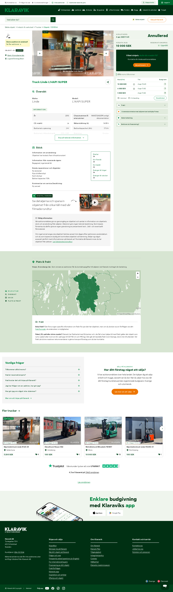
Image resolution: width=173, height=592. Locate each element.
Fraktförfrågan (54, 568)
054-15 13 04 (19, 552)
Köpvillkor (53, 546)
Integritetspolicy (97, 555)
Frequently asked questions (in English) (64, 559)
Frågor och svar (55, 555)
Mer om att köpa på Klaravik (17, 398)
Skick (10, 298)
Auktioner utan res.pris (77, 3)
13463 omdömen (92, 472)
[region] (86, 292)
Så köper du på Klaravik (58, 549)
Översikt (12, 294)
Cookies (94, 559)
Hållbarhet (95, 562)
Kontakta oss (12, 3)
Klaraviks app (54, 572)
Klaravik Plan (95, 549)
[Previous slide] (39, 53)
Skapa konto (149, 2)
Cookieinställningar (41, 3)
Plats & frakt (14, 301)
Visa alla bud (160, 98)
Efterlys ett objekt (56, 578)
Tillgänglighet (96, 552)
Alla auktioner (59, 3)
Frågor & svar (25, 3)
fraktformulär (40, 329)
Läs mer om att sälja (123, 392)
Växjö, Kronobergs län (15, 55)
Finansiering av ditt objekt (59, 565)
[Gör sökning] (53, 19)
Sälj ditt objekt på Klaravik (59, 552)
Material (28, 588)
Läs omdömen (84, 482)
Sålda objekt (140, 19)
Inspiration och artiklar (57, 575)
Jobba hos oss (137, 549)
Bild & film (13, 291)
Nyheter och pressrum (141, 552)
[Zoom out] (138, 277)
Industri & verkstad (25, 27)
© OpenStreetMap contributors (128, 314)
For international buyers (58, 562)
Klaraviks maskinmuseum (100, 565)
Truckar (38, 27)
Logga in (167, 2)
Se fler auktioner (13, 44)
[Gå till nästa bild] (162, 428)
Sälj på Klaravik (140, 65)
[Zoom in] (138, 273)
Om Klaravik (95, 546)
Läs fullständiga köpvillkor (62, 242)
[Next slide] (106, 53)
